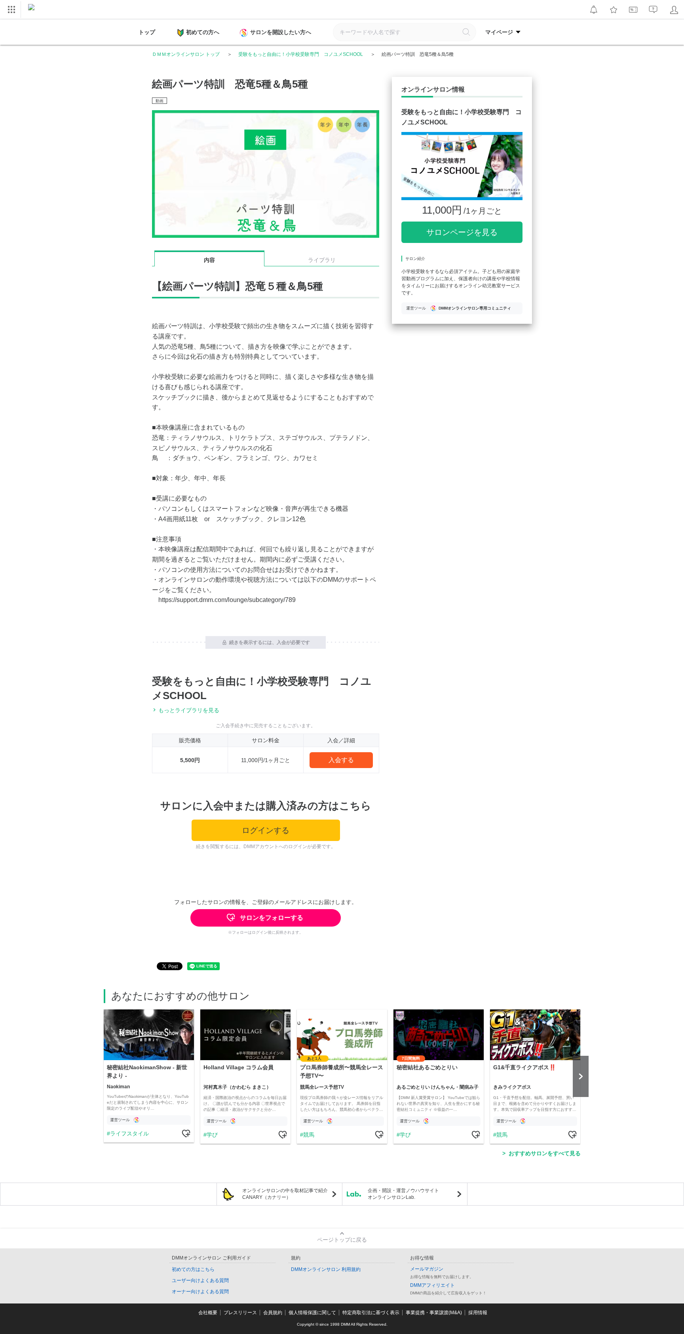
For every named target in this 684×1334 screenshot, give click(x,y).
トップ (147, 32)
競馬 (308, 1134)
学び (212, 1134)
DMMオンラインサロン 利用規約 (326, 1269)
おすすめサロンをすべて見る (545, 1153)
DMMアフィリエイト (432, 1285)
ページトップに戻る (342, 1240)
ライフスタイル (129, 1133)
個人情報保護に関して (312, 1312)
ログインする (265, 830)
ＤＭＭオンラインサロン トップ (186, 54)
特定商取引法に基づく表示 (370, 1312)
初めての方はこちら (193, 1269)
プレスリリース (240, 1312)
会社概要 (207, 1312)
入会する (341, 760)
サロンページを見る (462, 232)
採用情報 (477, 1312)
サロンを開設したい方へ (280, 32)
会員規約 (272, 1312)
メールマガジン (426, 1269)
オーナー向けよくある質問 (200, 1291)
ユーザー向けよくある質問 (200, 1280)
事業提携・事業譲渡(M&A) (434, 1312)
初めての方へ (202, 32)
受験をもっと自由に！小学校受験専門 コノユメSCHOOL (300, 54)
